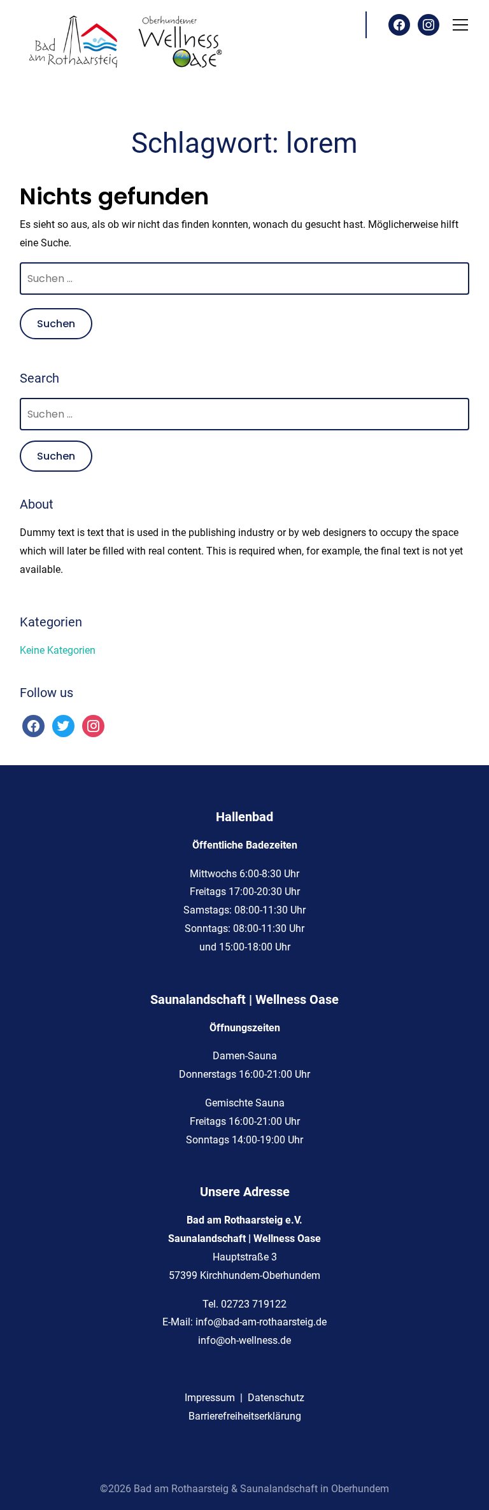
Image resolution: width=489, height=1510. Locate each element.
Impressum (210, 1398)
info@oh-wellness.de (244, 1340)
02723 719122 (254, 1304)
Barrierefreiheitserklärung (244, 1416)
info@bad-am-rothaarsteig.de (261, 1322)
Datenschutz (276, 1398)
